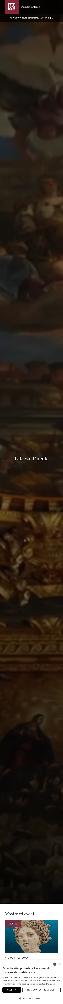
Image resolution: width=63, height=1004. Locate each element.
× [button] (59, 964)
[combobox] (55, 964)
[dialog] (31, 982)
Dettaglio (50, 983)
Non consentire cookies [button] (41, 989)
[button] (56, 7)
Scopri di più (47, 18)
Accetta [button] (11, 989)
